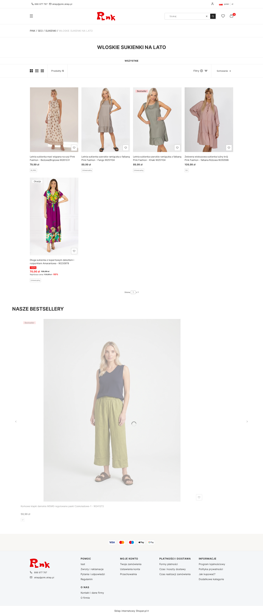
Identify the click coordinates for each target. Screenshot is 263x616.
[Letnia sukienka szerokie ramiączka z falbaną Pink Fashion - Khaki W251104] (157, 119)
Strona (127, 292)
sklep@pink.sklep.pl (62, 4)
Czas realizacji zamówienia (175, 574)
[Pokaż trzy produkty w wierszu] (36, 70)
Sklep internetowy (130, 610)
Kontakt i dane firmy (92, 592)
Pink (32, 30)
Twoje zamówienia (130, 564)
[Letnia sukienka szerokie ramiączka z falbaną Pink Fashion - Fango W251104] (105, 119)
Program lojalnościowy (212, 564)
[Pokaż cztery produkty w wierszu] (42, 70)
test (83, 564)
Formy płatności (168, 564)
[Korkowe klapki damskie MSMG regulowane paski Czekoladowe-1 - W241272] (112, 410)
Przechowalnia (128, 574)
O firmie (85, 597)
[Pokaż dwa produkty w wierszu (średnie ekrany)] (31, 70)
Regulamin (87, 579)
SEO (40, 30)
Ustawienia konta (130, 569)
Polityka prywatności (211, 569)
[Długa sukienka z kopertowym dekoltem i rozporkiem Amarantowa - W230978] (54, 216)
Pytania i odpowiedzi (93, 574)
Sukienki (50, 30)
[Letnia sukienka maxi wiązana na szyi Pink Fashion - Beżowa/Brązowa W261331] (54, 119)
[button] (31, 16)
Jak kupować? (207, 574)
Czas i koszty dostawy (172, 569)
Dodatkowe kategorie (211, 579)
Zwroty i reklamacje (92, 569)
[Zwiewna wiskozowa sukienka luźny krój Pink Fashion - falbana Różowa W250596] (209, 119)
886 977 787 (41, 4)
